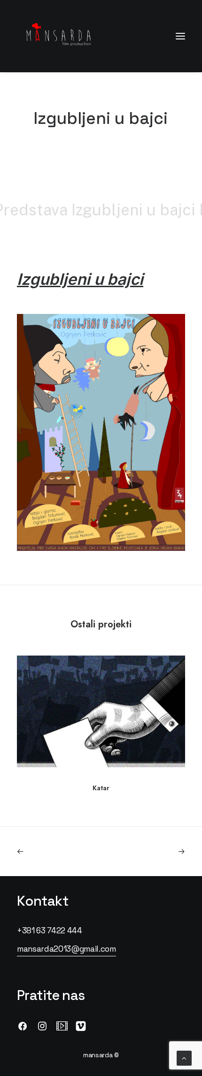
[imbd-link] (62, 1028)
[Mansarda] (59, 36)
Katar (101, 788)
